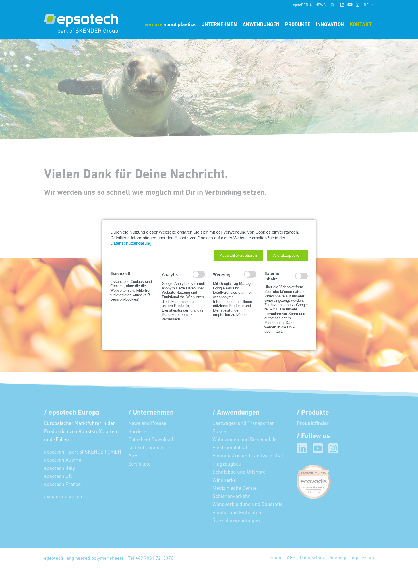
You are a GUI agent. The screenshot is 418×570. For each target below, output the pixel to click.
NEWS (320, 5)
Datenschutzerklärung (130, 243)
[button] (238, 255)
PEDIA (303, 5)
